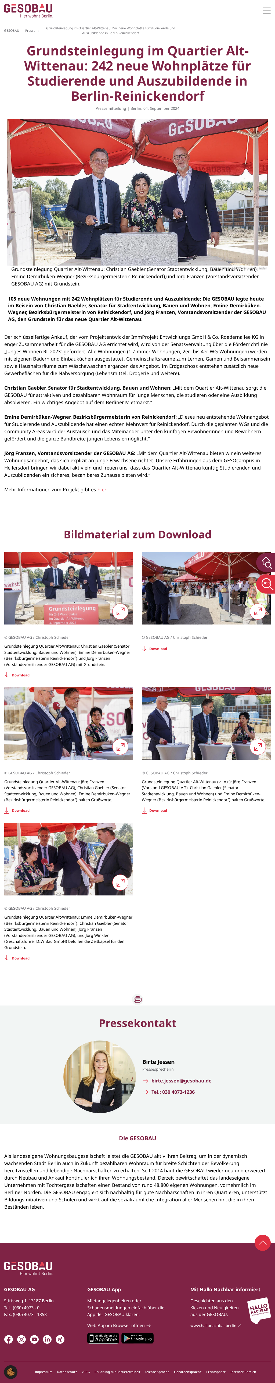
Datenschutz (67, 1372)
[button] (11, 1371)
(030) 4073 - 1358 (30, 1314)
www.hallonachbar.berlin (213, 1325)
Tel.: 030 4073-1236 (173, 1092)
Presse (30, 30)
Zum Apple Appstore (103, 1338)
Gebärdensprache (188, 1372)
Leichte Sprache (157, 1372)
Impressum (43, 1372)
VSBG (86, 1372)
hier (101, 489)
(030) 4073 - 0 (26, 1308)
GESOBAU (11, 30)
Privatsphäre (216, 1372)
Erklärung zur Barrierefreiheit (117, 1372)
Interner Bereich (243, 1372)
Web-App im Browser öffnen (116, 1325)
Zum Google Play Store (137, 1338)
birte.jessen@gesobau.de (181, 1081)
